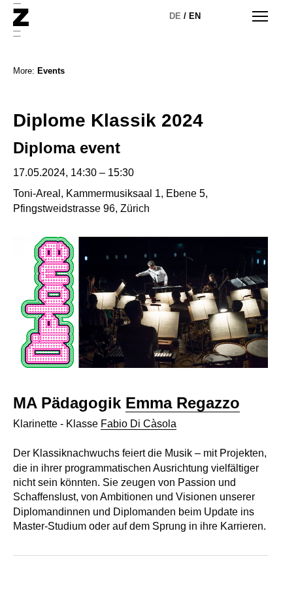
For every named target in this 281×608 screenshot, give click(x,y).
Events (51, 71)
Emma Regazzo (182, 403)
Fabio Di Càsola (138, 423)
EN (195, 16)
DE (175, 16)
